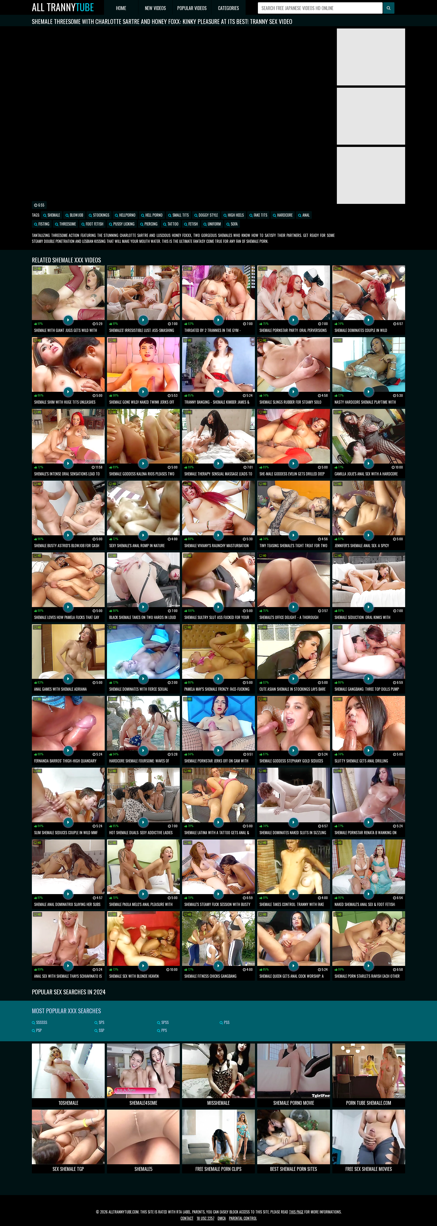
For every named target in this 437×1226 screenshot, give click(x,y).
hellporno (126, 215)
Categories (228, 8)
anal (306, 215)
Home (121, 8)
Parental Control (243, 1218)
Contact (186, 1218)
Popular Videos (192, 8)
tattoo (172, 224)
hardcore (284, 215)
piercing (151, 224)
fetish (193, 224)
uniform (214, 224)
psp (38, 1030)
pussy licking (123, 224)
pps (163, 1030)
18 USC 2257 (205, 1218)
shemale (53, 215)
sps (101, 1022)
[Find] (388, 8)
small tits (180, 215)
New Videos (155, 8)
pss (226, 1022)
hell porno (154, 215)
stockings (100, 215)
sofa (234, 224)
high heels (235, 215)
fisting (43, 224)
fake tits (260, 215)
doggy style (208, 215)
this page (296, 1212)
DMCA (222, 1218)
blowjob (76, 215)
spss (164, 1022)
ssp (101, 1030)
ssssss (41, 1022)
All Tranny (63, 7)
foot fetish (94, 224)
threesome (67, 224)
